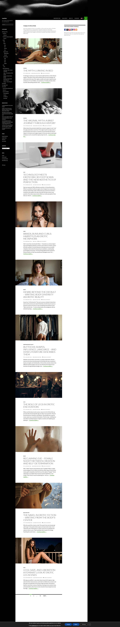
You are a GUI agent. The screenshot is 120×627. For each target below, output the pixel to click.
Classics (4, 38)
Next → (45, 595)
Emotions (4, 33)
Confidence (5, 96)
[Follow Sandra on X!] (67, 29)
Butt (32, 344)
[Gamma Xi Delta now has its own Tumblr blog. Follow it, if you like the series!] (72, 29)
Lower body (5, 56)
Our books (77, 18)
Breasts (5, 55)
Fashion (4, 95)
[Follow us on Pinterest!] (70, 29)
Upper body (5, 51)
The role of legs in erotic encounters (39, 405)
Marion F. (4, 90)
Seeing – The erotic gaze (7, 81)
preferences (34, 625)
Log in (3, 155)
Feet (24, 172)
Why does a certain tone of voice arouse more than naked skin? (7, 114)
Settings (84, 624)
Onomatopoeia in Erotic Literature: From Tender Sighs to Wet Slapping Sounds (7, 122)
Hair (24, 231)
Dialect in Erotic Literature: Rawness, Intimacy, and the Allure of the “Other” (7, 109)
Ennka (35, 241)
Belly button (26, 512)
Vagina (25, 68)
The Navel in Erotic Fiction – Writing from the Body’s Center (39, 517)
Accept (68, 624)
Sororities (5, 98)
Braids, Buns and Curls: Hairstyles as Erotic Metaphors (37, 236)
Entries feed (4, 157)
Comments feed (5, 158)
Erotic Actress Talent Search (8, 88)
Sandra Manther (36, 73)
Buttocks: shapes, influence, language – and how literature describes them (39, 350)
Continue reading (46, 82)
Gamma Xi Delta (6, 91)
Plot (3, 65)
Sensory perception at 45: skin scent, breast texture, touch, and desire (7, 118)
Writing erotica (27, 344)
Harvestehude (6, 93)
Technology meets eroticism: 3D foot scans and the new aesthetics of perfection (39, 178)
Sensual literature (6, 68)
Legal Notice (64, 18)
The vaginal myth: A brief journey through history (39, 121)
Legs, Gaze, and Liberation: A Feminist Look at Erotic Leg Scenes (39, 572)
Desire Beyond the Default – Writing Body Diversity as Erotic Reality (39, 294)
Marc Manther (37, 184)
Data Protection (57, 18)
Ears (5, 50)
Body (24, 289)
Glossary (5, 35)
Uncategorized (5, 85)
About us (71, 18)
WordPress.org (5, 160)
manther (4, 18)
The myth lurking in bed (38, 70)
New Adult (4, 83)
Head (4, 43)
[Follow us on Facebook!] (65, 29)
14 (40, 595)
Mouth (5, 48)
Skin (4, 41)
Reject (76, 624)
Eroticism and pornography (8, 36)
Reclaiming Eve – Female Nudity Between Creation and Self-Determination (39, 461)
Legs (24, 401)
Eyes (5, 45)
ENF (4, 66)
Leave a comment (46, 73)
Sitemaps (3, 165)
